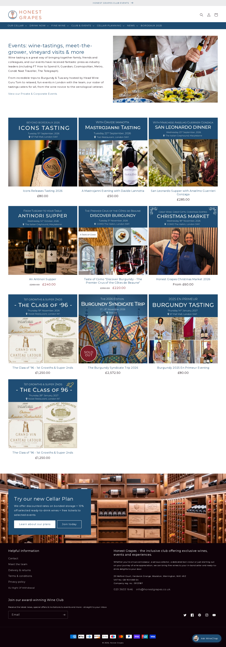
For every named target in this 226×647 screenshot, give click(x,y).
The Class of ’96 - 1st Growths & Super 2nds (42, 367)
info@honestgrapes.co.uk (153, 589)
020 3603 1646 (123, 589)
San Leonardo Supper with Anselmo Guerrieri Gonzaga (183, 192)
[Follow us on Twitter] (185, 615)
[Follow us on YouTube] (214, 615)
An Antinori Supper (42, 279)
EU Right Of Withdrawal (21, 587)
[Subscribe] (64, 615)
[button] (17, 25)
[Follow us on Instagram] (206, 615)
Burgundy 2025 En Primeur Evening (183, 367)
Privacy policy (16, 581)
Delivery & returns (19, 570)
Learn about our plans (34, 524)
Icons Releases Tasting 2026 (43, 190)
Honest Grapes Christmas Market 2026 (183, 279)
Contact (13, 558)
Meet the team (17, 564)
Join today (69, 524)
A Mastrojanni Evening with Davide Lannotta (113, 190)
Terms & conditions (20, 576)
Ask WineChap (209, 638)
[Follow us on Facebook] (192, 615)
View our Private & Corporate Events (32, 93)
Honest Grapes (117, 643)
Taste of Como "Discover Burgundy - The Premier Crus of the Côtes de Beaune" (113, 281)
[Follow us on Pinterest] (199, 615)
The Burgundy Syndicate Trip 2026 (113, 367)
